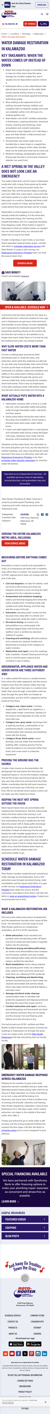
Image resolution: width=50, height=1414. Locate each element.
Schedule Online (25, 263)
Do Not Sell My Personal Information (25, 1375)
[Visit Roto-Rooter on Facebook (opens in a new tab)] (42, 513)
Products (12, 1327)
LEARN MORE (9, 1201)
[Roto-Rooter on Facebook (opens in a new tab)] (18, 1353)
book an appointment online (22, 896)
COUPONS (10, 1227)
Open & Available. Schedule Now (25, 307)
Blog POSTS (12, 1236)
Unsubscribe (25, 1386)
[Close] (45, 1402)
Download (41, 4)
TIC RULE (25, 1408)
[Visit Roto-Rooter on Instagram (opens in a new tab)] (47, 513)
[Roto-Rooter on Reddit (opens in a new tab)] (5, 1353)
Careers (37, 1333)
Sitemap (37, 1327)
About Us (13, 1333)
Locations (14, 33)
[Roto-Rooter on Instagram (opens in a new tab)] (38, 1353)
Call (45, 23)
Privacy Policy (25, 1391)
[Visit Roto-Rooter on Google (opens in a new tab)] (38, 513)
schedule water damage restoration (18, 460)
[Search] (42, 14)
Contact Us (13, 1321)
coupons (25, 275)
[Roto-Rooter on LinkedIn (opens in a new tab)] (44, 1353)
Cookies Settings (25, 1380)
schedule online (9, 1130)
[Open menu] (47, 14)
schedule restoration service (27, 246)
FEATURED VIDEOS (15, 1219)
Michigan (26, 33)
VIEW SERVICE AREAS (15, 543)
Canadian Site (37, 1321)
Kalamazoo (39, 33)
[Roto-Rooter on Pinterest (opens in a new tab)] (31, 1353)
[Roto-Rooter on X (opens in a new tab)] (25, 1353)
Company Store (37, 1315)
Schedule (32, 23)
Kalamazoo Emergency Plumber (17, 252)
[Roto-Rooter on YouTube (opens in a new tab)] (12, 1353)
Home (4, 33)
